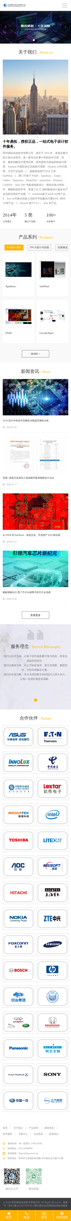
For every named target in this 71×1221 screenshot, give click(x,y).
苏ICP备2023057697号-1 (21, 1205)
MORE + (35, 354)
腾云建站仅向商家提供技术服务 (51, 1205)
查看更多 (35, 615)
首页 (5, 1128)
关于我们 (18, 1128)
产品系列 (33, 1128)
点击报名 (38, 1134)
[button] (34, 40)
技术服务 (7, 1134)
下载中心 (23, 1134)
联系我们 (54, 1134)
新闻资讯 (49, 1128)
